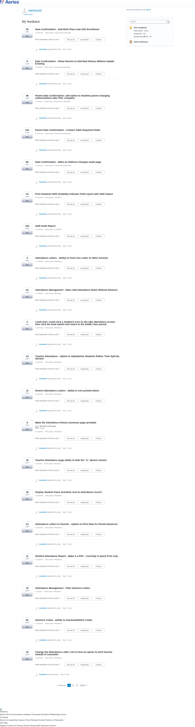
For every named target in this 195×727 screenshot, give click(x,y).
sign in (148, 9)
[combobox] (148, 22)
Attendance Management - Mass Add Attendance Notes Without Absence (76, 290)
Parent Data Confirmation (63, 33)
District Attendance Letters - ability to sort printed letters (67, 390)
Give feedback (140, 28)
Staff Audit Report (45, 226)
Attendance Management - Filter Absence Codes (62, 588)
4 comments (39, 495)
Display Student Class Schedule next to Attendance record (68, 492)
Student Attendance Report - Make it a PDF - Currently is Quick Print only (76, 556)
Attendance (58, 261)
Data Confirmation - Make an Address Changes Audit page (68, 162)
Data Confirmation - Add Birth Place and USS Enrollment (67, 29)
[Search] (168, 21)
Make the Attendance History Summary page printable (65, 422)
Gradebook (138, 34)
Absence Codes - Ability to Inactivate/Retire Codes (63, 620)
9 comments (39, 133)
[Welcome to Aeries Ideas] (97, 2)
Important (86, 40)
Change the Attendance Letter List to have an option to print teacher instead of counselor (73, 653)
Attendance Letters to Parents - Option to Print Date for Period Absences (76, 524)
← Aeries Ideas (27, 14)
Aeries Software (141, 42)
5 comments (39, 623)
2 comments (39, 33)
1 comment (38, 67)
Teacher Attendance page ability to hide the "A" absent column (71, 460)
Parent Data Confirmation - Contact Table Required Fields (67, 130)
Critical (100, 40)
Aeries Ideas (49, 33)
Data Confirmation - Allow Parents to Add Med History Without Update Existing (74, 62)
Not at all (72, 40)
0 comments (39, 197)
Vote (27, 36)
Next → (84, 685)
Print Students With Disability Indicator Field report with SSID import (74, 194)
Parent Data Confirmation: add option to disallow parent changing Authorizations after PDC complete (72, 96)
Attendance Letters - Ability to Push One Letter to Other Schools (71, 258)
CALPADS (58, 197)
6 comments (39, 165)
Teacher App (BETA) (141, 37)
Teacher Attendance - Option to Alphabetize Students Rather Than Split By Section (77, 357)
